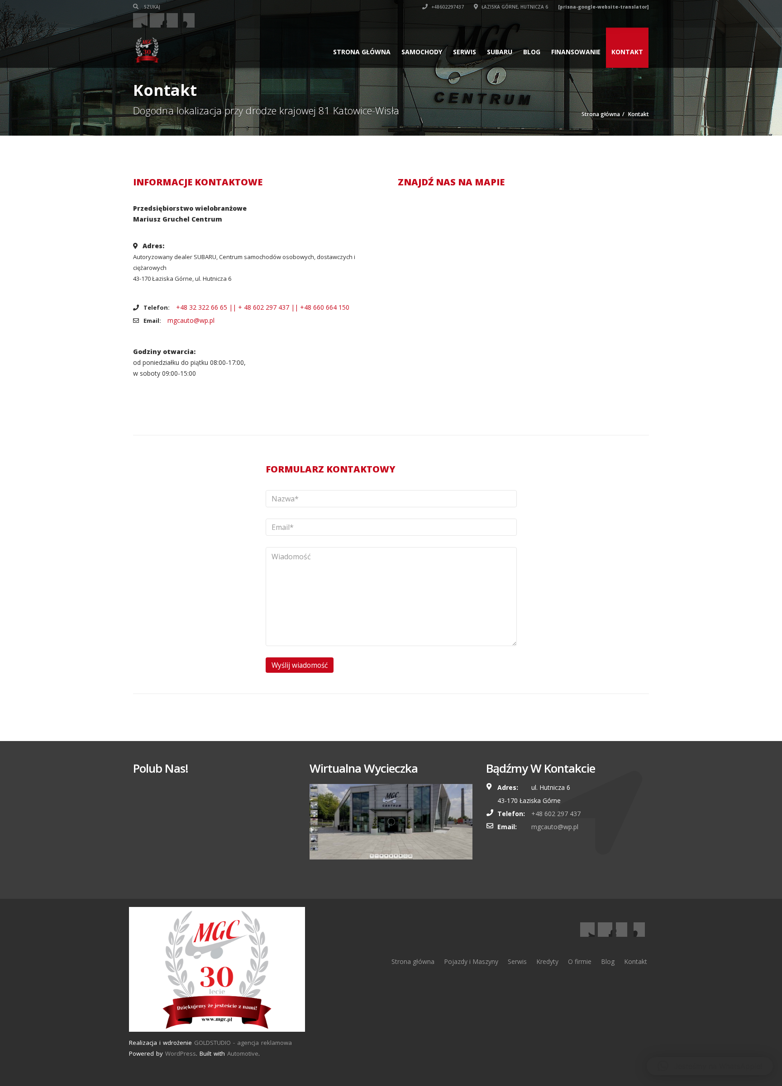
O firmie (579, 961)
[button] (710, 1066)
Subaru (499, 51)
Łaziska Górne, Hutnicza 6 (514, 7)
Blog (531, 51)
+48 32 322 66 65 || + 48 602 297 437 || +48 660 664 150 (262, 307)
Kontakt (627, 51)
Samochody (421, 51)
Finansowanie (576, 51)
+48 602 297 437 (556, 813)
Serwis (464, 51)
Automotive (242, 1053)
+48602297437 (447, 7)
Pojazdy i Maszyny (471, 961)
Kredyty (547, 961)
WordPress (180, 1053)
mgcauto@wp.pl (191, 320)
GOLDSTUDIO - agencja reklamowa (243, 1043)
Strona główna (362, 51)
